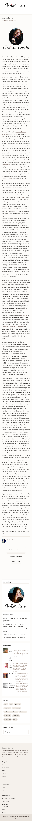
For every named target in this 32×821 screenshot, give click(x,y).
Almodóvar (23, 315)
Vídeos (4, 773)
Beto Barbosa (6, 164)
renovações (16, 715)
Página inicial (16, 561)
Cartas (22, 197)
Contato (4, 779)
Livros (3, 770)
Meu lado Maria (10, 665)
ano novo (17, 704)
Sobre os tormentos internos (12, 685)
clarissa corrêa (16, 708)
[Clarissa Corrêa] (16, 4)
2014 (5, 704)
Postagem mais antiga (16, 556)
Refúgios (11, 674)
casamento (7, 708)
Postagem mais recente (16, 550)
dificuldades (22, 711)
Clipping (4, 776)
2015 (11, 704)
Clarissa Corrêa (7, 20)
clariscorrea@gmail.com (13, 756)
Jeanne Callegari (7, 178)
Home (3, 765)
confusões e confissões (10, 711)
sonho (15, 719)
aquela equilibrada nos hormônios (13, 326)
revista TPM (7, 719)
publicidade (7, 715)
